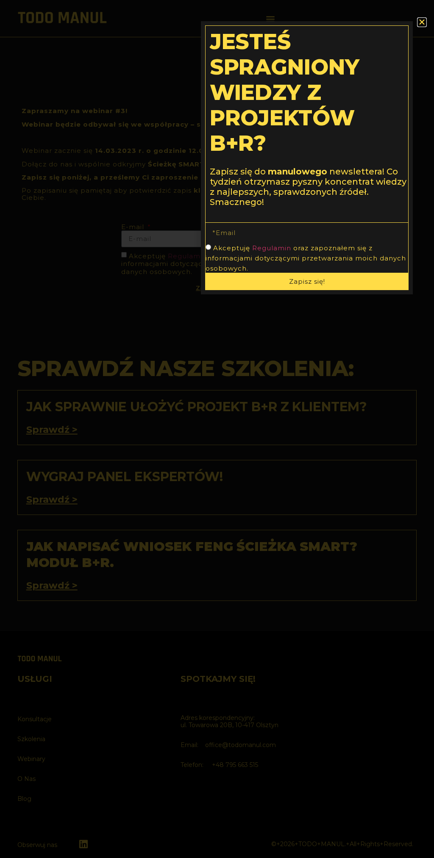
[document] (217, 429)
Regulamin (271, 248)
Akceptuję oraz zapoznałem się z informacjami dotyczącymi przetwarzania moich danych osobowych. (306, 258)
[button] (422, 22)
